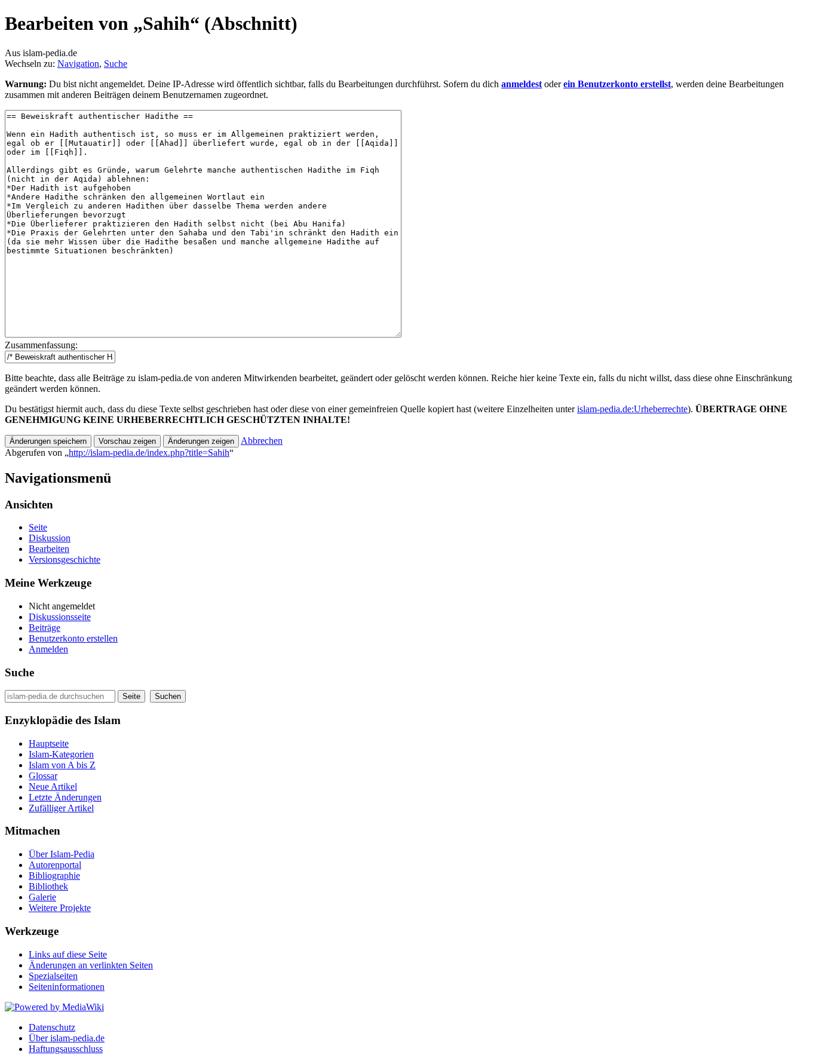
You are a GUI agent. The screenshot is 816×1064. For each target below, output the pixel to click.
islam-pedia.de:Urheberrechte (632, 409)
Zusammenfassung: (41, 345)
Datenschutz (52, 1027)
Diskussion (49, 538)
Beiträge (44, 628)
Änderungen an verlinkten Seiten (91, 965)
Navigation (78, 64)
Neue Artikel (53, 786)
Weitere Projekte (60, 908)
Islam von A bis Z (62, 765)
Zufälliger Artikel (61, 808)
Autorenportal (55, 865)
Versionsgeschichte (64, 559)
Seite (38, 527)
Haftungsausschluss (66, 1049)
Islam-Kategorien (61, 754)
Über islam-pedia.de (67, 1038)
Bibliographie (54, 875)
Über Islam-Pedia (61, 854)
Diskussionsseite (60, 617)
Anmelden (48, 649)
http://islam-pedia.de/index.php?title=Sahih (149, 452)
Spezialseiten (53, 976)
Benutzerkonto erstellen (73, 638)
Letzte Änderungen (65, 797)
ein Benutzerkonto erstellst (617, 84)
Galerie (42, 897)
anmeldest (521, 84)
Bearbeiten (49, 549)
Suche (115, 64)
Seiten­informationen (67, 987)
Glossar (43, 776)
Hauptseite (49, 743)
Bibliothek (48, 886)
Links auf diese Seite (68, 954)
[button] (262, 441)
